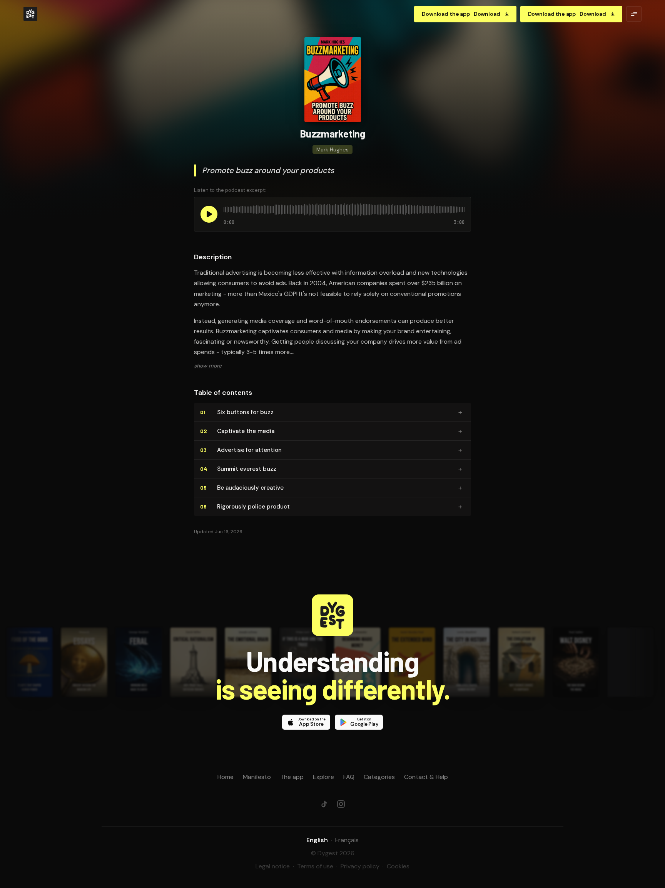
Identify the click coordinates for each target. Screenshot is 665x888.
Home (225, 777)
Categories (379, 777)
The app (292, 777)
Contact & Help (426, 777)
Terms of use (315, 866)
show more (208, 365)
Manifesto (257, 777)
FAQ (348, 777)
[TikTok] (324, 804)
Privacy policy (360, 866)
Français (347, 840)
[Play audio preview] (209, 214)
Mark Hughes (332, 149)
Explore (323, 777)
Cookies (398, 866)
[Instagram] (341, 804)
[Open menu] (634, 14)
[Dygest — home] (30, 14)
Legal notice (273, 866)
